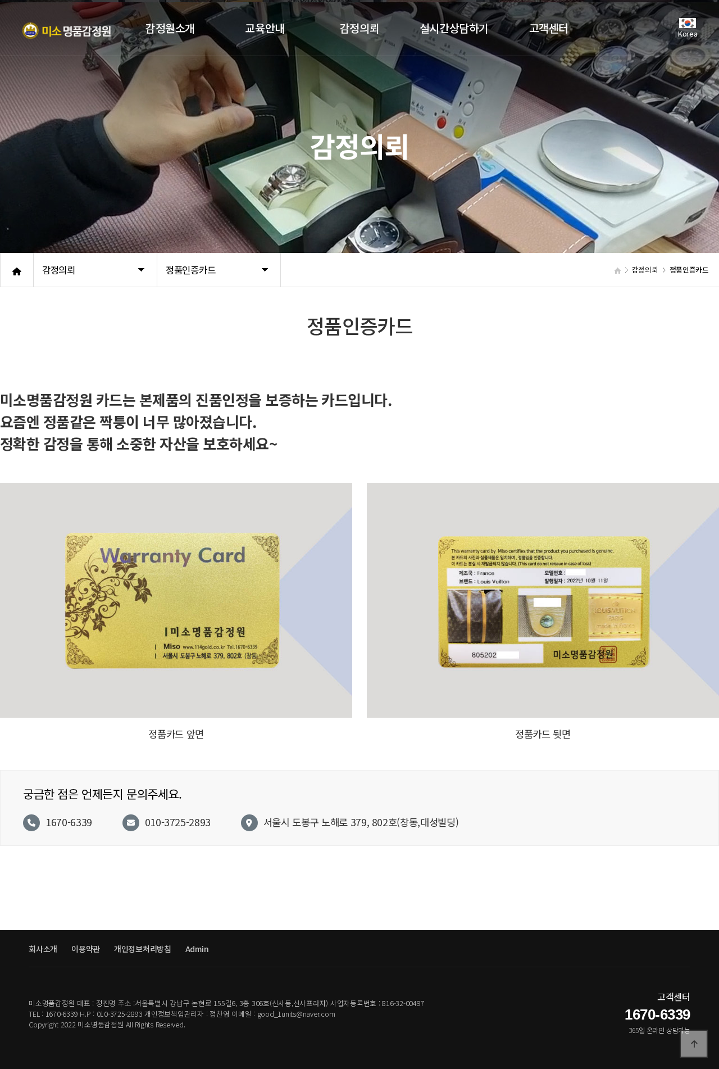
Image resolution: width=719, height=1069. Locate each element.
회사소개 (43, 948)
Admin (197, 948)
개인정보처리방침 (142, 948)
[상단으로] (694, 1044)
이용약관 (85, 948)
